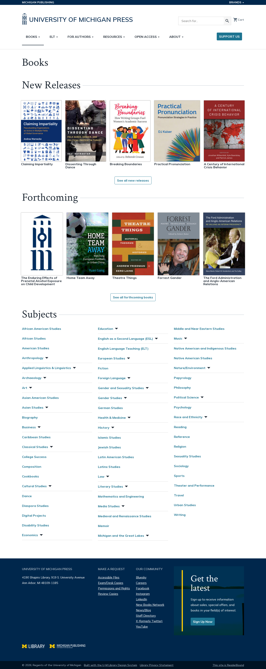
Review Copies (108, 594)
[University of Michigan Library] (36, 645)
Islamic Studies (109, 437)
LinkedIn (141, 599)
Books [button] (32, 37)
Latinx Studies (109, 467)
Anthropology (32, 358)
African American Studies (41, 329)
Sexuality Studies (187, 456)
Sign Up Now (202, 622)
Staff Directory (146, 616)
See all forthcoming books (133, 297)
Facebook (142, 588)
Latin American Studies (116, 457)
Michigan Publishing (38, 2)
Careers (141, 583)
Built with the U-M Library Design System (110, 665)
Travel (179, 495)
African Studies (34, 338)
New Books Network (150, 605)
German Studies (110, 408)
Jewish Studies (109, 447)
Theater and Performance (194, 485)
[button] (46, 357)
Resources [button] (113, 37)
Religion (180, 446)
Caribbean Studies (36, 437)
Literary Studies (110, 486)
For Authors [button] (80, 37)
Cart (238, 19)
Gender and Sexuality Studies (121, 388)
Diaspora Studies (35, 506)
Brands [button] (235, 2)
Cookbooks (30, 476)
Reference (182, 437)
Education (105, 329)
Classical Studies (35, 447)
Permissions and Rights (114, 588)
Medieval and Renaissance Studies (124, 516)
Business (29, 427)
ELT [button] (53, 37)
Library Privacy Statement (157, 665)
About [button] (175, 37)
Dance (27, 496)
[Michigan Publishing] (69, 645)
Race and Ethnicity (188, 417)
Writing (180, 515)
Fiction (103, 368)
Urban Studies (185, 505)
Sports (179, 476)
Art (24, 388)
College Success (34, 457)
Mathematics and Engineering (121, 496)
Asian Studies (32, 407)
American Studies (35, 348)
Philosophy (182, 388)
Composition (31, 466)
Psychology (182, 407)
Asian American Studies (40, 398)
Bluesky (141, 577)
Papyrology (182, 378)
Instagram (143, 594)
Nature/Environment (189, 368)
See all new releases (133, 180)
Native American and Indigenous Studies (205, 348)
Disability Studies (35, 525)
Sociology (181, 466)
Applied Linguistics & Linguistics (46, 368)
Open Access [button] (146, 37)
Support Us (229, 36)
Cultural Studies (34, 486)
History (103, 427)
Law (101, 476)
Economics (30, 535)
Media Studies (109, 506)
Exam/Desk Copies (110, 583)
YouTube (142, 626)
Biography (30, 417)
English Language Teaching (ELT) (123, 348)
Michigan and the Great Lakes (121, 536)
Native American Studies (193, 358)
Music (178, 338)
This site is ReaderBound (228, 665)
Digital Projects (34, 515)
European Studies (111, 358)
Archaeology (31, 378)
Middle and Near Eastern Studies (199, 329)
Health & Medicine (112, 418)
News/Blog (143, 610)
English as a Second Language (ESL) (125, 339)
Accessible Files (108, 577)
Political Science (186, 397)
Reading (180, 427)
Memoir (103, 526)
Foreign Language (112, 378)
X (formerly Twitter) (149, 621)
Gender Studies (110, 398)
